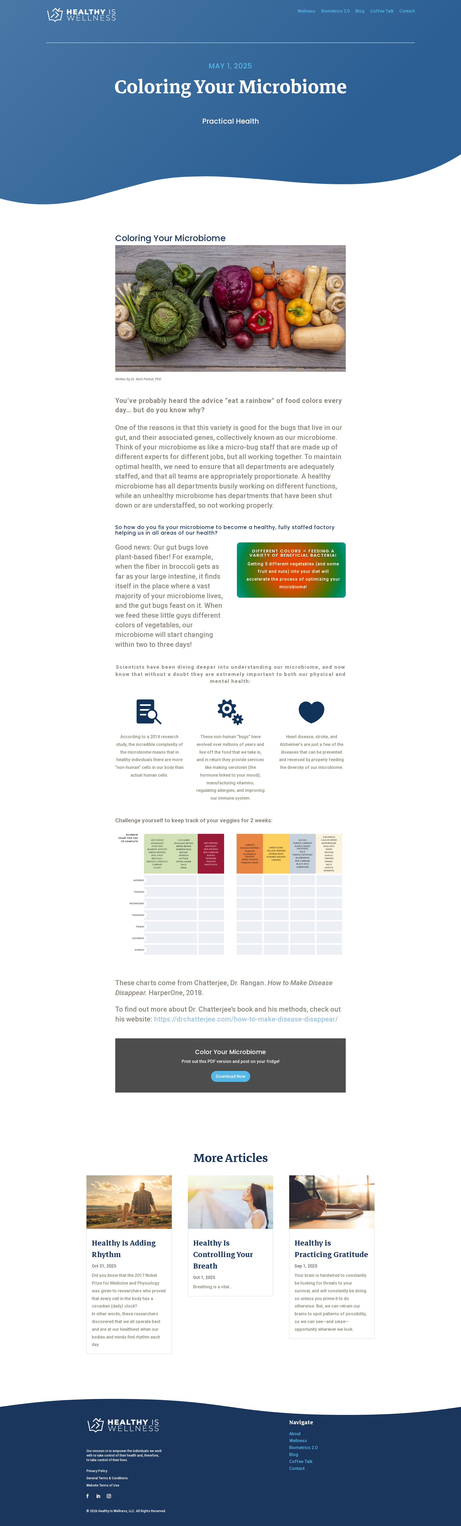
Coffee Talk (382, 11)
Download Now (230, 1076)
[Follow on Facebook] (87, 1496)
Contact (407, 11)
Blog (359, 11)
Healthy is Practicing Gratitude (331, 1249)
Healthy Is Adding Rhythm (124, 1249)
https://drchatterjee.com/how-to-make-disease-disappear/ (246, 1019)
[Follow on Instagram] (109, 1496)
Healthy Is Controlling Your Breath (223, 1254)
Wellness (306, 11)
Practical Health (230, 121)
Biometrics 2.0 (335, 11)
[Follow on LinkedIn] (98, 1496)
